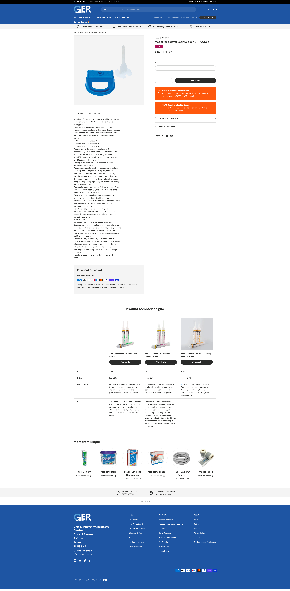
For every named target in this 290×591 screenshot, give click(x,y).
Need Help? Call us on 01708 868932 (202, 2)
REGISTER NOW (145, 305)
